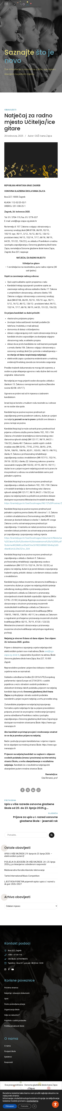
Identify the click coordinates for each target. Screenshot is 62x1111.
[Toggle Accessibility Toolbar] (55, 1104)
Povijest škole (10, 1051)
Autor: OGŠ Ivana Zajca (40, 136)
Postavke (24, 1106)
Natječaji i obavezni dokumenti (17, 993)
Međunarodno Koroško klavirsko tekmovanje (24, 870)
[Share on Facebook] (22, 790)
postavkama (32, 1101)
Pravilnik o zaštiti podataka (15, 1020)
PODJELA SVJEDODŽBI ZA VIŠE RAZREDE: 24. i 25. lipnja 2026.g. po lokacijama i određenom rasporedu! (29, 863)
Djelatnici (8, 1057)
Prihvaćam (10, 1106)
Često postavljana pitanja (14, 1004)
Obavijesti (10, 109)
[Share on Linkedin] (33, 790)
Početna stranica (11, 988)
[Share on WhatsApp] (38, 790)
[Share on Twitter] (28, 790)
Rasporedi (8, 1062)
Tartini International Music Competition (22, 876)
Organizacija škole (11, 1009)
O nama (7, 1046)
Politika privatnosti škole (14, 1026)
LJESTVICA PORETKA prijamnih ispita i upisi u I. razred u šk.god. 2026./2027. (29, 882)
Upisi (6, 999)
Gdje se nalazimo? (11, 1015)
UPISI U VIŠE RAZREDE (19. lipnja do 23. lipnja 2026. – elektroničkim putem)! (28, 855)
